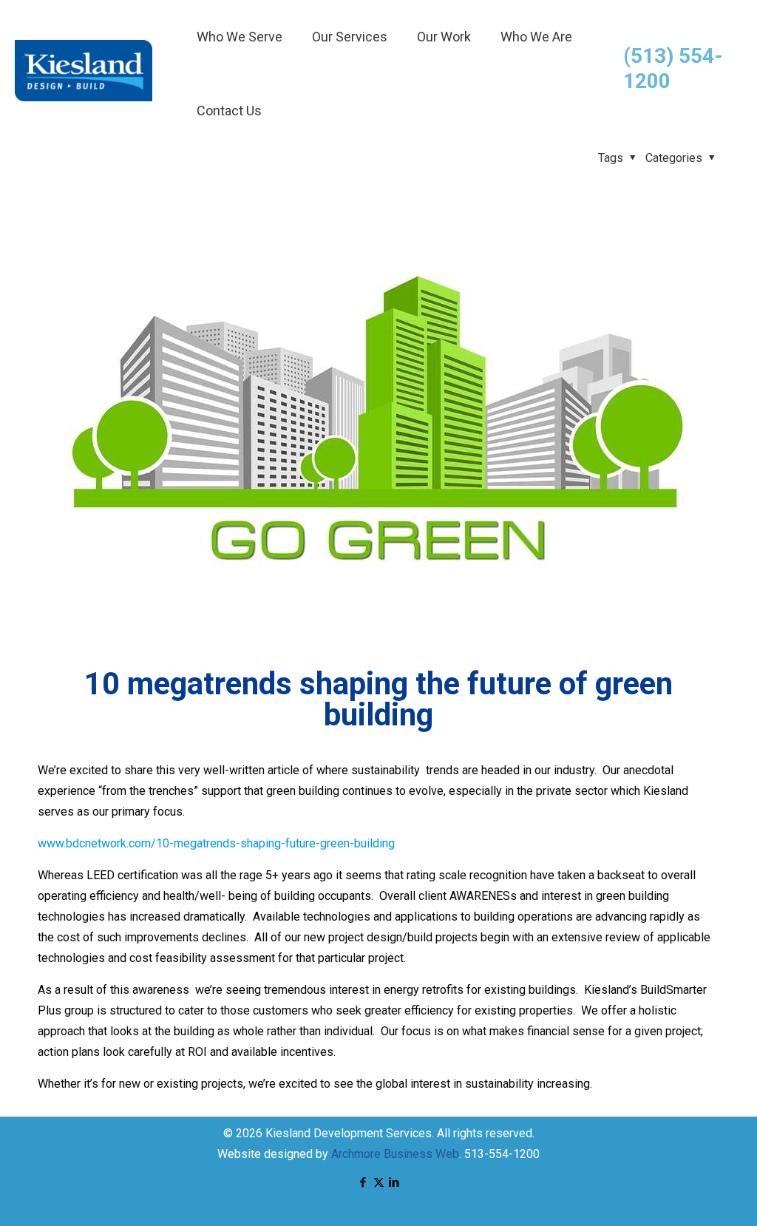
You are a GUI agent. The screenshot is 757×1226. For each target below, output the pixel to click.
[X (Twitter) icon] (378, 1182)
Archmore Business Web (395, 1154)
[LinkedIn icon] (394, 1182)
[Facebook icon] (363, 1182)
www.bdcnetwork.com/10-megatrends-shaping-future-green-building (216, 843)
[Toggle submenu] (239, 74)
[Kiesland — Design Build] (83, 97)
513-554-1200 (502, 1154)
